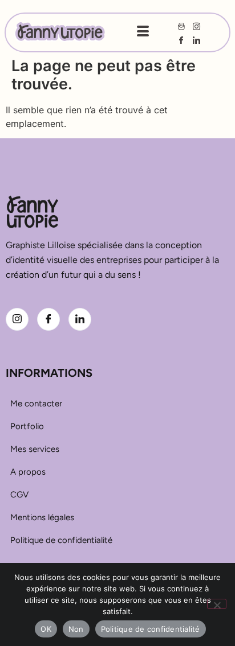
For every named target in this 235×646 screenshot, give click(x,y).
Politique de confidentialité (150, 628)
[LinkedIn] (79, 319)
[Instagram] (17, 319)
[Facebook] (48, 319)
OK (45, 628)
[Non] (216, 604)
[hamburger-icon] (143, 32)
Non (76, 628)
